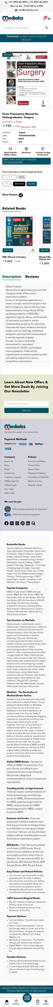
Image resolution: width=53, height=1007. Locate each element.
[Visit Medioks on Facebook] (6, 523)
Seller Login (9, 493)
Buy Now (31, 184)
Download (12, 36)
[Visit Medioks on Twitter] (12, 523)
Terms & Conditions (36, 461)
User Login (9, 489)
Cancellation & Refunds (38, 477)
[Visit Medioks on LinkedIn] (28, 523)
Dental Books (21, 612)
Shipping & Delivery (37, 473)
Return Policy (33, 469)
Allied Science (34, 612)
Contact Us (9, 473)
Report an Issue (35, 481)
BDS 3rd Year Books (27, 600)
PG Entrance (23, 603)
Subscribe (26, 410)
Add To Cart (19, 184)
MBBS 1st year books (16, 592)
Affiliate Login (10, 485)
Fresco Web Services (19, 991)
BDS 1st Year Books (26, 598)
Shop (6, 465)
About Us (8, 461)
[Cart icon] (33, 250)
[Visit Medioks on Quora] (33, 523)
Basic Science (13, 609)
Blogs (6, 469)
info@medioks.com (28, 10)
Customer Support (12, 477)
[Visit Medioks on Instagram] (17, 523)
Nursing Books (34, 606)
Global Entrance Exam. (17, 614)
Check (21, 177)
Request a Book (35, 485)
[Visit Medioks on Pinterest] (22, 523)
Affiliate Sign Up (11, 481)
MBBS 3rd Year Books (23, 595)
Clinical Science (27, 609)
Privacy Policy (33, 465)
